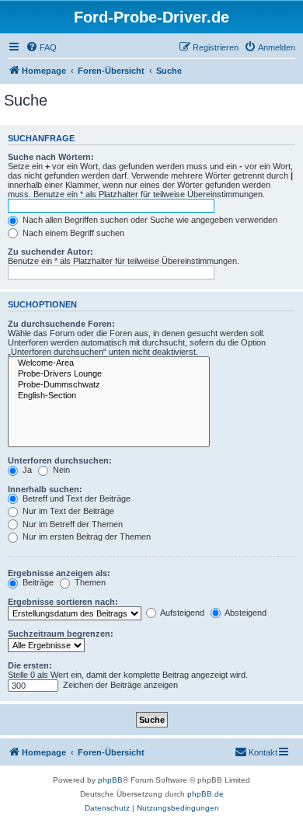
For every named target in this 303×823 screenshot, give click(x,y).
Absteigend (244, 612)
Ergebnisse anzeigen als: (59, 573)
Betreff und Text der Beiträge (75, 498)
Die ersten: (30, 665)
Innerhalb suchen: (45, 489)
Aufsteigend (181, 612)
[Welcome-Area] (108, 363)
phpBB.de (205, 794)
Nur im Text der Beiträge (67, 511)
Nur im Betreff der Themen (71, 524)
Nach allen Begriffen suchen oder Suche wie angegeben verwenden (148, 219)
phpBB (110, 780)
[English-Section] (108, 396)
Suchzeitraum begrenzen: (60, 633)
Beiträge (37, 582)
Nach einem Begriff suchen (72, 233)
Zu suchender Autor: (50, 251)
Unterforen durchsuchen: (60, 460)
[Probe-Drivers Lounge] (108, 374)
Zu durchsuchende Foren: (61, 323)
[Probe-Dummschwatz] (108, 385)
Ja (26, 469)
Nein (60, 469)
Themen (89, 582)
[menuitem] (41, 47)
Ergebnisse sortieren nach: (63, 601)
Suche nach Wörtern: (51, 156)
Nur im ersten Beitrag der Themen (85, 536)
